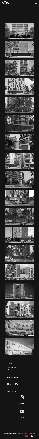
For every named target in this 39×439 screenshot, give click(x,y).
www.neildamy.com (10, 433)
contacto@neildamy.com (13, 370)
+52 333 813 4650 (11, 368)
